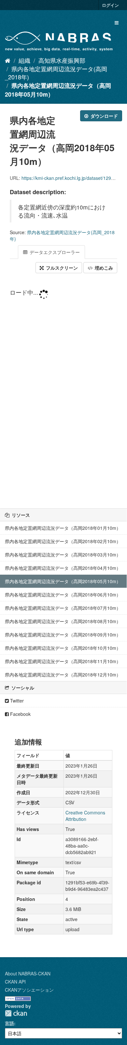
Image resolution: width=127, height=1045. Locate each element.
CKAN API (15, 981)
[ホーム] (7, 60)
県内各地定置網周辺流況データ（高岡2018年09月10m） (63, 634)
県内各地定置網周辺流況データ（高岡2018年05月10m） (63, 581)
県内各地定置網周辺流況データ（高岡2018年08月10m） (63, 621)
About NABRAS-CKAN (27, 973)
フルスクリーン (61, 267)
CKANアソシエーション (29, 989)
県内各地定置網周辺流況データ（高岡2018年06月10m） (63, 594)
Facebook (20, 714)
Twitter (16, 700)
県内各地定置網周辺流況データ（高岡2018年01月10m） (63, 528)
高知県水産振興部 (61, 60)
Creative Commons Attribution (85, 815)
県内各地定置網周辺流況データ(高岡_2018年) (56, 72)
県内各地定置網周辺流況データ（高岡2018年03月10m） (63, 554)
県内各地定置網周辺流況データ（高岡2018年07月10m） (63, 608)
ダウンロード (103, 116)
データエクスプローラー (54, 252)
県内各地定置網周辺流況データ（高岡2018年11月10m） (63, 661)
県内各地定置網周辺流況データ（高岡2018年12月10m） (63, 674)
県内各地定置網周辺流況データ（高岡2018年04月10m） (63, 568)
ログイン (110, 5)
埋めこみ (103, 267)
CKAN (16, 1013)
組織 (24, 60)
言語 (9, 1023)
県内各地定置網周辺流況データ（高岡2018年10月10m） (63, 648)
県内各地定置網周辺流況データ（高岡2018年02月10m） (63, 541)
